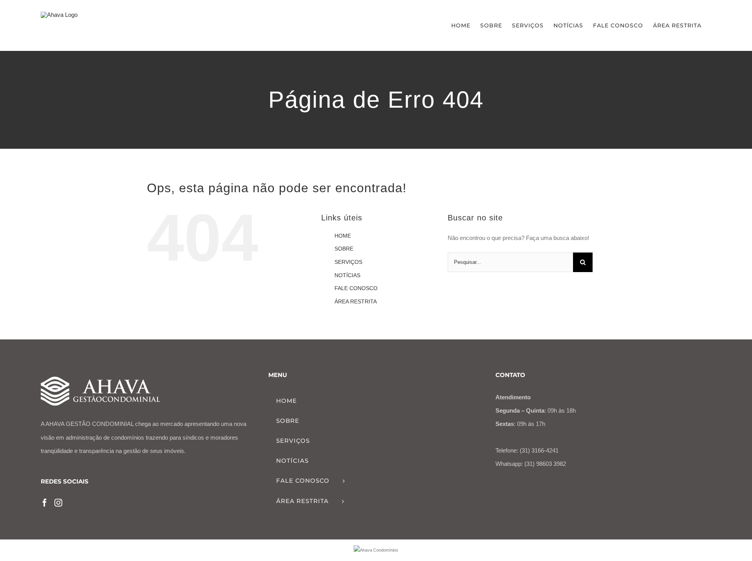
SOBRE (343, 248)
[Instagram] (58, 503)
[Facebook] (45, 503)
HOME (342, 236)
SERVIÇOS (348, 262)
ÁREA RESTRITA (355, 301)
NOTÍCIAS (347, 275)
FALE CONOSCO (356, 288)
